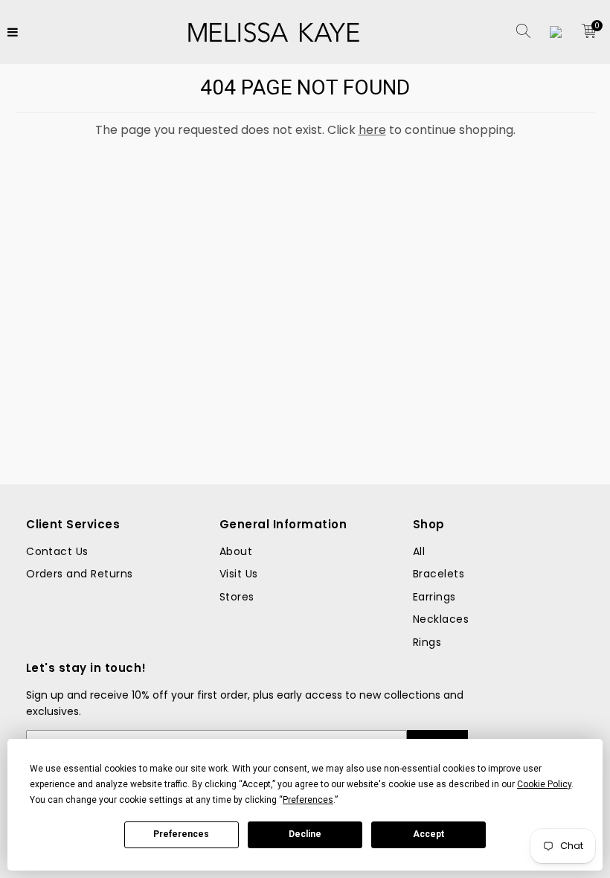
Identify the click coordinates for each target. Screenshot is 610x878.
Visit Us (238, 573)
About (235, 551)
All (419, 551)
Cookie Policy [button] (544, 784)
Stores (236, 596)
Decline (305, 834)
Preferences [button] (308, 800)
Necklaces (441, 619)
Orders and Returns (79, 573)
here (372, 129)
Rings (427, 642)
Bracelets (438, 573)
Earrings (434, 596)
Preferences (181, 834)
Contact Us (57, 551)
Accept (428, 834)
